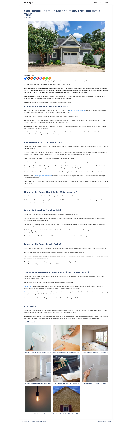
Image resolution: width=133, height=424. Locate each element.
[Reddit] (31, 78)
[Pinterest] (37, 78)
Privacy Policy (102, 421)
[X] (28, 78)
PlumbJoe (28, 2)
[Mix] (43, 78)
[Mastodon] (40, 78)
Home (95, 2)
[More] (49, 78)
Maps (101, 2)
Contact (109, 421)
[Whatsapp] (46, 78)
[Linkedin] (34, 78)
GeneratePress (41, 421)
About (106, 2)
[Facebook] (25, 78)
